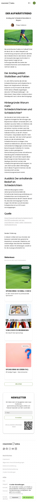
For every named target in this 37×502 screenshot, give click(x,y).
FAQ (4, 481)
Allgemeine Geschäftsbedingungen (13, 462)
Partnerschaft (7, 491)
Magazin (5, 484)
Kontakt (5, 487)
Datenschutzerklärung (9, 466)
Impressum (6, 459)
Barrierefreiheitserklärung (10, 469)
